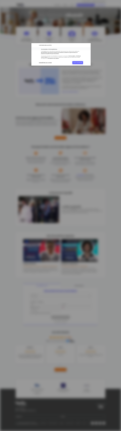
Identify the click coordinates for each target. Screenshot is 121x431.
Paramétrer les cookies (45, 62)
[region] (61, 54)
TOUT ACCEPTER (77, 62)
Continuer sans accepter (45, 45)
